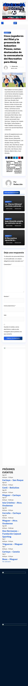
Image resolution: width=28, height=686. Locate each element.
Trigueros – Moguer (12, 544)
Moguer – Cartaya (11, 495)
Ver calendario (6, 561)
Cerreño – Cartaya (11, 513)
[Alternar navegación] (15, 23)
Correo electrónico (10, 306)
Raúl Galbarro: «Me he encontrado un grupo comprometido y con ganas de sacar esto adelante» (10, 166)
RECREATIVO (7, 32)
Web (5, 315)
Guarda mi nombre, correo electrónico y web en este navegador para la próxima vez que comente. (13, 330)
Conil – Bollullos (10, 487)
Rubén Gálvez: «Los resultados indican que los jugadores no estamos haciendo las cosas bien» (18, 167)
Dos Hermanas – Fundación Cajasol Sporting (11, 534)
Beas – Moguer (10, 559)
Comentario (8, 264)
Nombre (6, 296)
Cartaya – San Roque (12, 480)
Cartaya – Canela (11, 551)
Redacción (15, 66)
